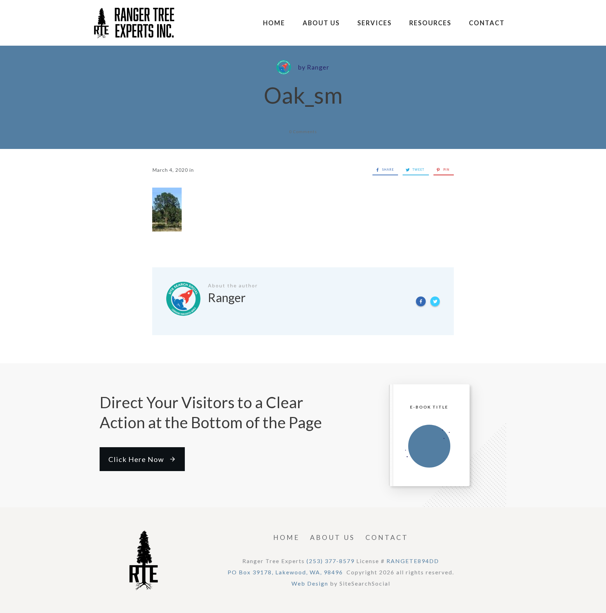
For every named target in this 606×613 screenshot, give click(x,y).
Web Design (309, 583)
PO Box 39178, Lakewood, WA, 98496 (285, 572)
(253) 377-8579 (331, 560)
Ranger (318, 67)
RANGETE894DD (412, 560)
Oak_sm (303, 95)
